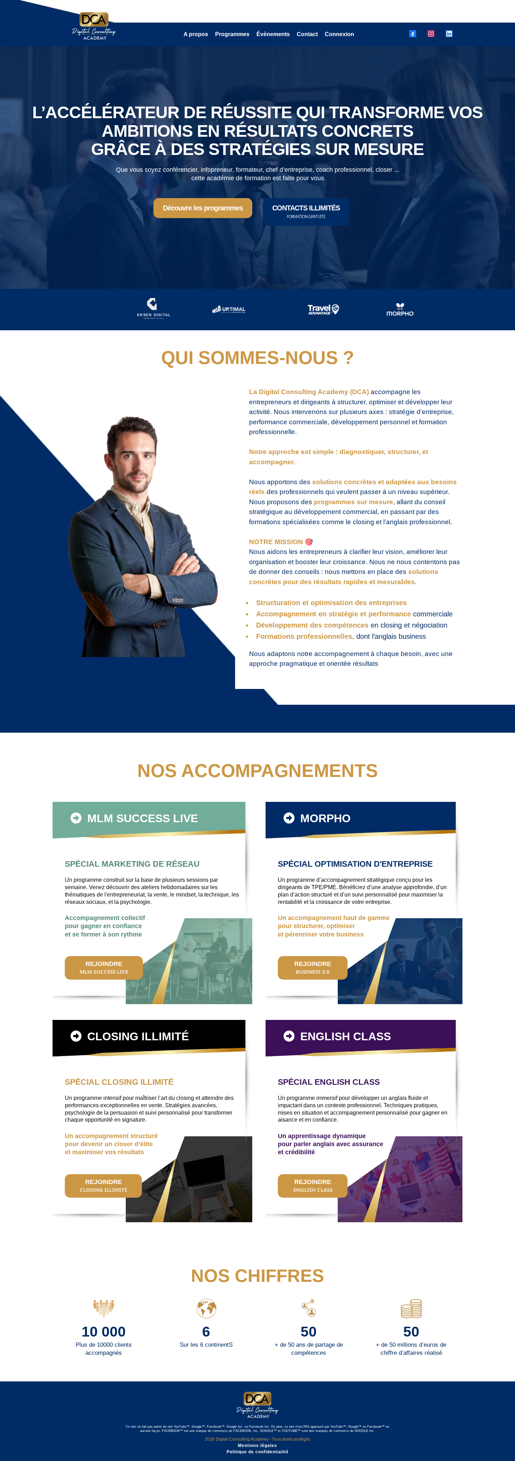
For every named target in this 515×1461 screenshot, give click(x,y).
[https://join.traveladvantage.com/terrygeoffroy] (323, 310)
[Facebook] (413, 34)
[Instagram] (431, 34)
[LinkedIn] (449, 34)
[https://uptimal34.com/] (229, 309)
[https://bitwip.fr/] (417, 309)
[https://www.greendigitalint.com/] (118, 309)
